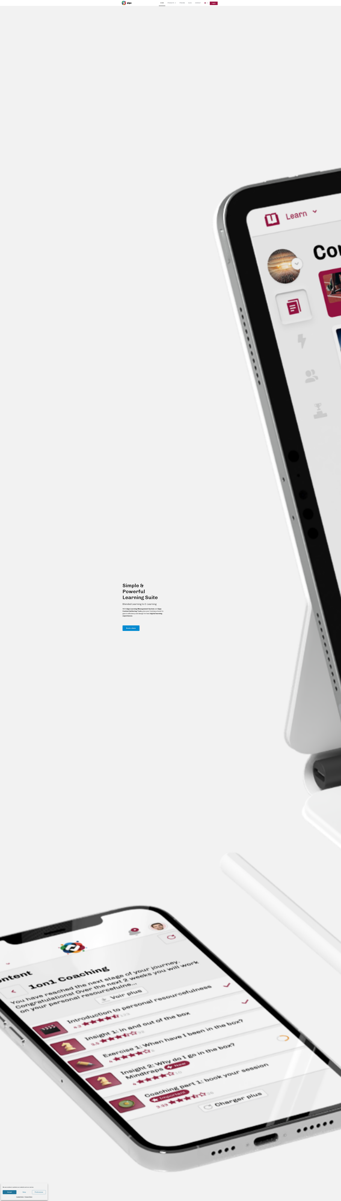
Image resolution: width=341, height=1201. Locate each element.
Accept (9, 1192)
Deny (24, 1192)
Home (162, 3)
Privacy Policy (28, 1197)
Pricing (182, 3)
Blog (190, 3)
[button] (214, 3)
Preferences (39, 1192)
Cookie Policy (20, 1197)
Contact (198, 3)
